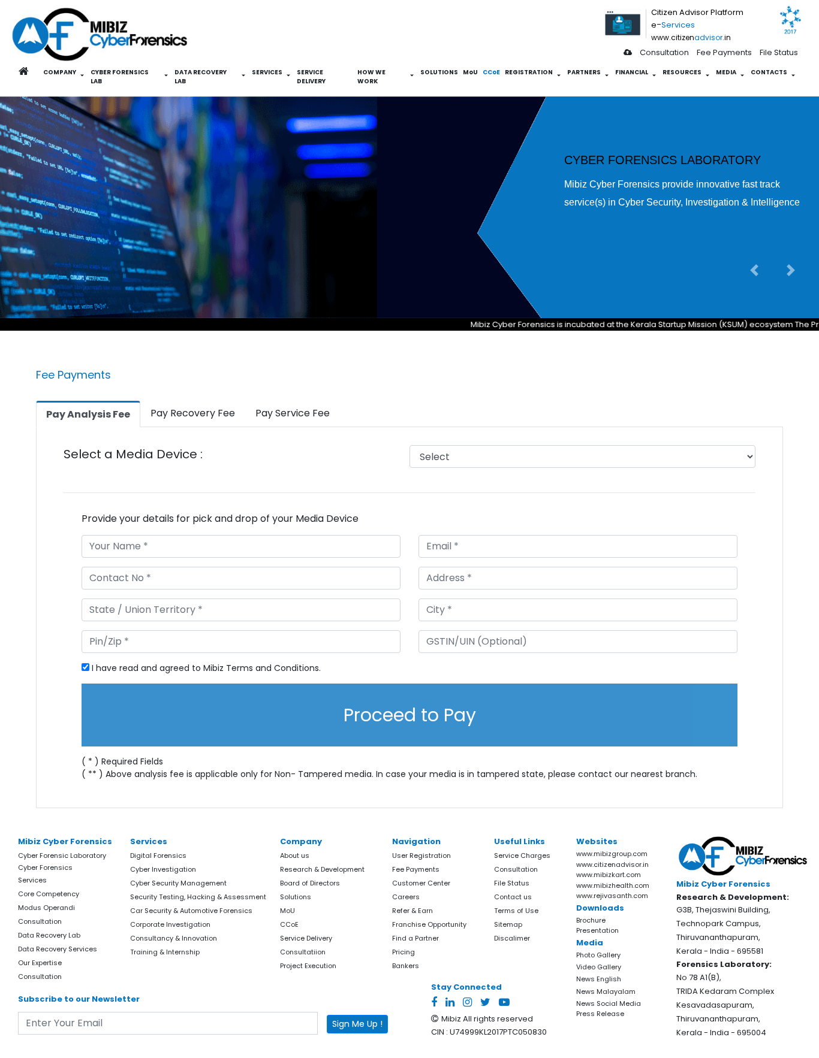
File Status (779, 52)
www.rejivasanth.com (612, 895)
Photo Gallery (598, 955)
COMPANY (59, 72)
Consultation (664, 52)
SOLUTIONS (439, 72)
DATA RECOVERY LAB (200, 77)
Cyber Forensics (45, 867)
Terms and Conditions (272, 668)
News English (598, 979)
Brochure (591, 920)
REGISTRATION (529, 72)
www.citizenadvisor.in (612, 864)
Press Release (600, 1013)
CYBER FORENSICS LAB (120, 77)
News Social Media (608, 1003)
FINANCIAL (631, 72)
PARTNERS (584, 72)
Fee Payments (724, 52)
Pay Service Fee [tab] (292, 413)
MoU (470, 72)
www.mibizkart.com (608, 874)
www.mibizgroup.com (612, 854)
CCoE (491, 72)
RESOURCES (682, 72)
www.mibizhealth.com (612, 885)
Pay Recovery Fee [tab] (192, 413)
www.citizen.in (691, 37)
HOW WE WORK (371, 77)
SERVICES (267, 72)
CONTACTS (769, 72)
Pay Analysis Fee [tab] (88, 414)
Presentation (597, 930)
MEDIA (726, 72)
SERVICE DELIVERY (311, 77)
